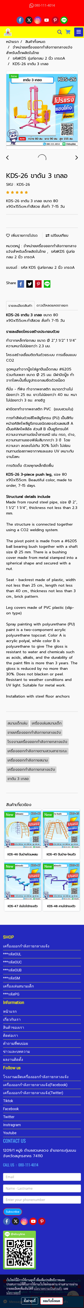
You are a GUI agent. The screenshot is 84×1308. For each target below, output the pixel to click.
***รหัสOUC (12, 962)
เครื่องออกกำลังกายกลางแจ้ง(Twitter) (33, 1093)
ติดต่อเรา (10, 1035)
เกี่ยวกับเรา (12, 1019)
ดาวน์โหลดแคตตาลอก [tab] (52, 305)
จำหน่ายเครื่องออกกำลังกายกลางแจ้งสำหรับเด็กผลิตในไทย (41, 248)
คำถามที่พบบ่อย (15, 1043)
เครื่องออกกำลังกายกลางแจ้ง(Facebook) (35, 1085)
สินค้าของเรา (13, 1027)
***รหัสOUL (12, 954)
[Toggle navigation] (78, 32)
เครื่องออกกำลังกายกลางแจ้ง (26, 946)
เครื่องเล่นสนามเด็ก (18, 986)
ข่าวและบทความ (16, 1051)
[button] (58, 32)
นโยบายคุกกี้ (13, 1293)
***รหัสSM (11, 978)
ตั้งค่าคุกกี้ (29, 1301)
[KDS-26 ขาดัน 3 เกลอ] (42, 110)
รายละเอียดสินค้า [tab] (20, 305)
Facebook (11, 1109)
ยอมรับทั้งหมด (51, 1301)
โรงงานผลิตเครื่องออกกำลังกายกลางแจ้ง (36, 1077)
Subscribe (12, 1212)
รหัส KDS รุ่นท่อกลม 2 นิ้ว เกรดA (48, 267)
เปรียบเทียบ (58, 235)
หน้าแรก (10, 1011)
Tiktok (8, 1101)
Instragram (12, 1125)
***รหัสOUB (12, 970)
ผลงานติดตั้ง (13, 1059)
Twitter (8, 1117)
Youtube (10, 1133)
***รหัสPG (11, 994)
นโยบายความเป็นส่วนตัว (48, 1288)
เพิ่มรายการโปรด (24, 235)
